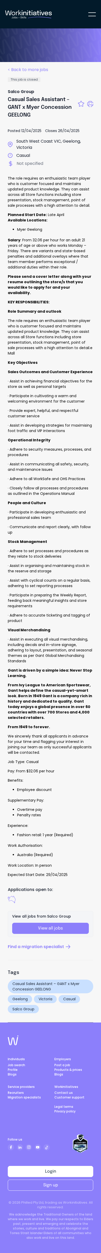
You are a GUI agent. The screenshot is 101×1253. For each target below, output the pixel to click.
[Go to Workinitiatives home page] (13, 1040)
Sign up (50, 1185)
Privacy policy (65, 1111)
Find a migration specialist (36, 947)
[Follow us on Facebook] (11, 1147)
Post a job (62, 1065)
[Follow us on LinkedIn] (20, 1147)
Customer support (69, 1097)
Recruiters (16, 1092)
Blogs (12, 1074)
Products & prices (68, 1069)
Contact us (63, 1092)
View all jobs (50, 928)
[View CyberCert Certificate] (80, 1144)
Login (50, 1171)
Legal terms (63, 1106)
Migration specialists (24, 1097)
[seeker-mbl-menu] (92, 14)
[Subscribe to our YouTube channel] (38, 1147)
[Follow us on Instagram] (29, 1147)
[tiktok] (47, 1147)
